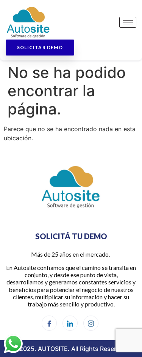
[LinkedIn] (70, 323)
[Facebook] (49, 323)
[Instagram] (90, 323)
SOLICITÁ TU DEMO (71, 236)
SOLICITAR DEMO (40, 47)
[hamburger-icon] (127, 22)
